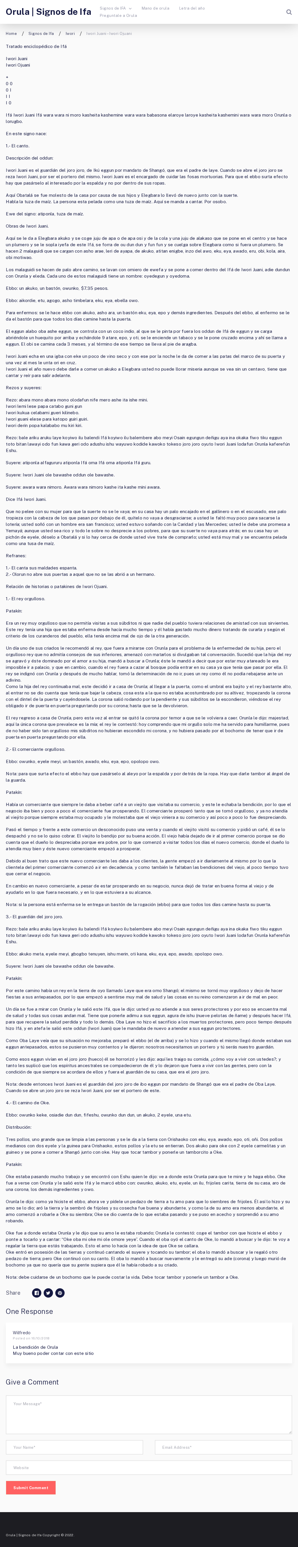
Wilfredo (22, 1332)
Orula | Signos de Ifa (48, 11)
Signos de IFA (113, 8)
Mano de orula (155, 8)
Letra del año (192, 8)
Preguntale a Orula (118, 15)
